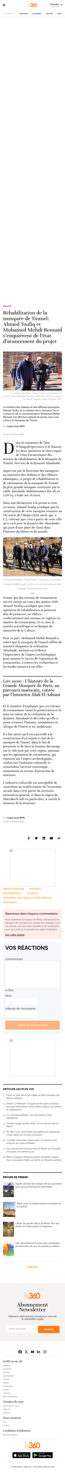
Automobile (8, 1386)
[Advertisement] (32, 159)
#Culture (32, 893)
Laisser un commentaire (32, 1025)
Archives (6, 1413)
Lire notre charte (15, 935)
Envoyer (49, 1329)
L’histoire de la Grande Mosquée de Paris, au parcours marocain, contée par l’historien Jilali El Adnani (31, 687)
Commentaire (14, 959)
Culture (6, 1379)
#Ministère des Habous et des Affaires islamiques (27, 900)
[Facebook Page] (20, 1352)
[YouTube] (32, 1352)
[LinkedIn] (39, 1352)
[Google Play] (42, 1455)
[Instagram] (45, 1352)
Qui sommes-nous (10, 1406)
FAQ (4, 1422)
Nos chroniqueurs (10, 1397)
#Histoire (35, 888)
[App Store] (21, 1455)
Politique (23, 14)
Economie (36, 14)
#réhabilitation (12, 893)
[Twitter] (26, 1352)
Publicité (6, 1409)
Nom (8, 995)
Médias (6, 1383)
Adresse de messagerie (20, 1008)
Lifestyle (6, 1393)
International (8, 1376)
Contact (6, 1426)
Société (49, 14)
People (6, 1390)
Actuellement (9, 14)
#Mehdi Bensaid (13, 888)
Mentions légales (10, 1435)
